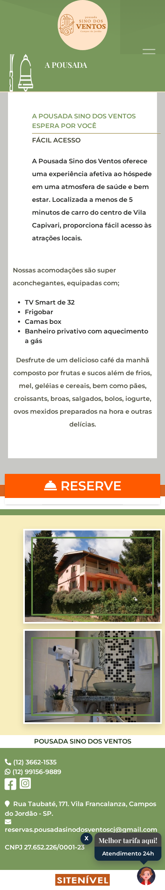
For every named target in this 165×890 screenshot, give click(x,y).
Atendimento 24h (128, 853)
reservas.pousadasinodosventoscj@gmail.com (81, 829)
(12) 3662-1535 (34, 762)
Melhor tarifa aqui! (128, 840)
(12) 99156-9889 (36, 772)
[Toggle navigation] (149, 53)
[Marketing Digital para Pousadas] (82, 880)
